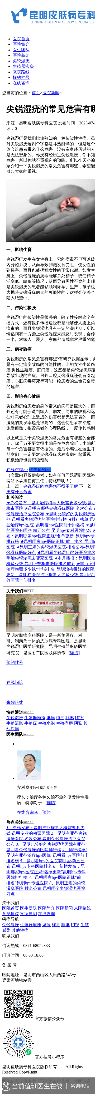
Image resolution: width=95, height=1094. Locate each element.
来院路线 (21, 72)
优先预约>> (40, 469)
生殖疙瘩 (64, 723)
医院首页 (21, 39)
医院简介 (21, 44)
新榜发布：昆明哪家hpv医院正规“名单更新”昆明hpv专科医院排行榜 (46, 872)
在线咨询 (21, 83)
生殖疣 (30, 723)
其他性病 (20, 930)
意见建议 (10, 913)
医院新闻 (21, 55)
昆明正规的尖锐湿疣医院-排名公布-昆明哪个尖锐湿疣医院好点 (45, 888)
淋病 (50, 717)
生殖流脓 (14, 723)
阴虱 (78, 723)
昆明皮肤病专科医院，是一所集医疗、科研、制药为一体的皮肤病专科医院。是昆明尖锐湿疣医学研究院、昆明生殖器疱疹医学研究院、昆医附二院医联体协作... (46, 644)
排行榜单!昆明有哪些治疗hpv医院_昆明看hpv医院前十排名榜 (47, 855)
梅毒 (60, 717)
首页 (36, 92)
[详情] (74, 653)
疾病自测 (28, 913)
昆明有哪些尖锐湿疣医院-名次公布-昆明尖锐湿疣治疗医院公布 (46, 838)
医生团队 (21, 50)
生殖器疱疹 (23, 66)
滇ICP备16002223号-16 (43, 965)
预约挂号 (21, 77)
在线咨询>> (17, 469)
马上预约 (42, 812)
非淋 (69, 717)
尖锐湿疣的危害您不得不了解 (50, 486)
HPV (79, 717)
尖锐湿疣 (21, 61)
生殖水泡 (46, 723)
